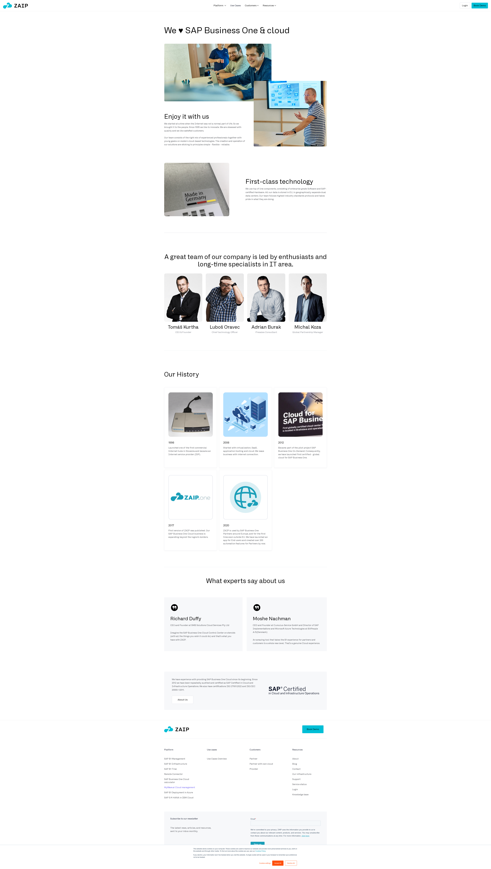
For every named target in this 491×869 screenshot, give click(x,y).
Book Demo (480, 5)
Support (296, 779)
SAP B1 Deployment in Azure (178, 792)
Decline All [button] (291, 863)
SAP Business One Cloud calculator (176, 781)
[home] (15, 6)
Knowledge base (300, 794)
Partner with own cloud (261, 764)
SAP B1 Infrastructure (175, 764)
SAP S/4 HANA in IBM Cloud (178, 797)
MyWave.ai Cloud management (179, 787)
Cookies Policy (260, 851)
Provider (254, 769)
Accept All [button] (277, 863)
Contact (296, 769)
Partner (253, 759)
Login (465, 5)
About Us (183, 699)
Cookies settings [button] (265, 863)
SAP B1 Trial (170, 769)
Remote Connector (173, 774)
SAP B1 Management (174, 759)
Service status (299, 784)
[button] (220, 5)
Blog (294, 764)
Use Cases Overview (217, 759)
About (295, 759)
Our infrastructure (301, 774)
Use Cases (235, 5)
